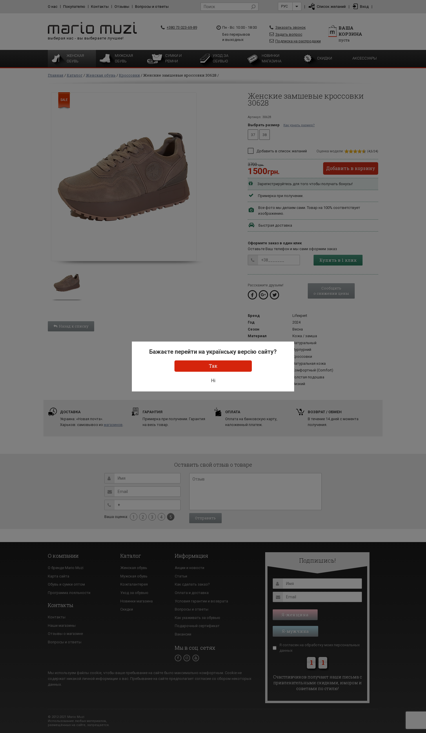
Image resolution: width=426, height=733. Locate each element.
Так (213, 366)
